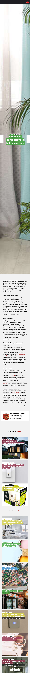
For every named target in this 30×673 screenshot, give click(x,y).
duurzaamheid (16, 392)
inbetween (12, 375)
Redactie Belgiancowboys (17, 413)
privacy (5, 383)
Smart (19, 511)
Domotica (19, 431)
